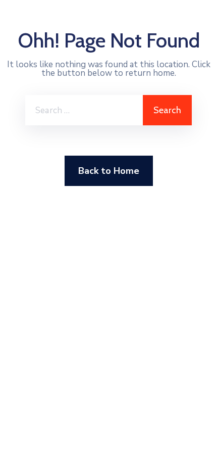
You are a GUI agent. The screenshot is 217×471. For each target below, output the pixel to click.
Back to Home (108, 171)
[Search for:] (84, 110)
